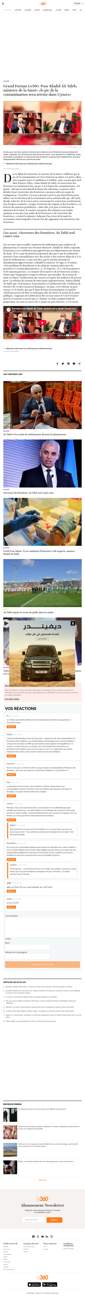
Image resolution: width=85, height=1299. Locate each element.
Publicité (26, 1249)
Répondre (11, 727)
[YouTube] (42, 1236)
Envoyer (54, 1220)
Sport (74, 10)
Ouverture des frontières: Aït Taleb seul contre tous (39, 234)
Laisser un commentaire (42, 964)
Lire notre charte (12, 699)
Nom (7, 943)
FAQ (44, 1246)
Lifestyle (6, 1267)
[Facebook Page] (33, 1236)
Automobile (6, 1262)
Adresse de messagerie (16, 952)
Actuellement (7, 10)
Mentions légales (68, 1248)
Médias (67, 10)
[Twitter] (38, 1236)
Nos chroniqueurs (8, 1269)
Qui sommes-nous (29, 1246)
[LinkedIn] (47, 1236)
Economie (28, 10)
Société (37, 10)
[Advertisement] (42, 38)
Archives (26, 1252)
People (5, 1264)
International (47, 10)
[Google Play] (49, 1284)
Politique (18, 10)
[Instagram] (51, 1236)
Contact (45, 1249)
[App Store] (34, 1284)
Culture (58, 10)
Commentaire (11, 916)
